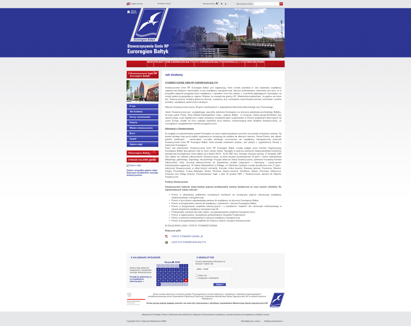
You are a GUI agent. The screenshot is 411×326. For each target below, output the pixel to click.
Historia (133, 122)
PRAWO (260, 62)
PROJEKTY (159, 62)
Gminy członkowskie (140, 117)
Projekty (156, 314)
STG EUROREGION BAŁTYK (209, 62)
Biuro (132, 133)
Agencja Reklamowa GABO (154, 321)
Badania (197, 314)
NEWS (150, 62)
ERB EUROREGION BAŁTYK (180, 62)
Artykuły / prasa (262, 314)
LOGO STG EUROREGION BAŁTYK (188, 242)
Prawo (164, 314)
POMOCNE (250, 62)
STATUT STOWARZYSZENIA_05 (187, 236)
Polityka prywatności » (274, 321)
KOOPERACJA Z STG (234, 62)
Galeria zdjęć (136, 144)
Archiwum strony (164, 3)
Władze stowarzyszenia (141, 128)
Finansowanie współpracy (213, 314)
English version (137, 4)
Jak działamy (136, 111)
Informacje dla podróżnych (180, 314)
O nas (132, 106)
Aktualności (147, 314)
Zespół (133, 139)
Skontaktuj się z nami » (251, 321)
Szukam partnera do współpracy (241, 314)
